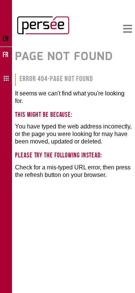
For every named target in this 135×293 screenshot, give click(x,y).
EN (6, 38)
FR (5, 54)
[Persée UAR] (43, 25)
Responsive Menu (127, 29)
